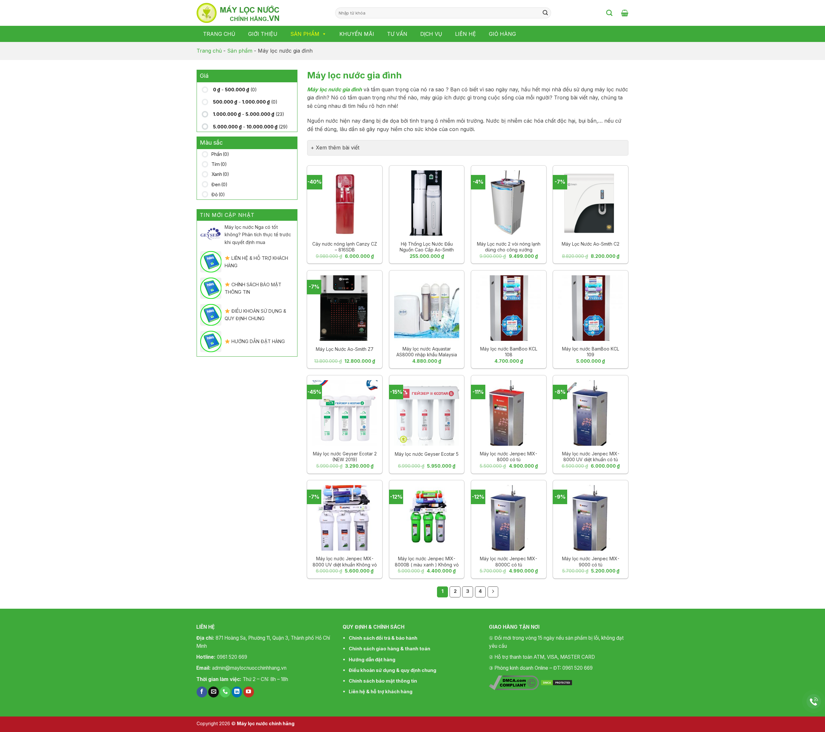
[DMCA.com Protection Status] (556, 682)
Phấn (220, 154)
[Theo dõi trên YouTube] (248, 691)
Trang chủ (219, 34)
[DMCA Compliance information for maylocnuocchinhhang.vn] (514, 682)
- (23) (248, 114)
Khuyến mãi (356, 34)
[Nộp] (545, 12)
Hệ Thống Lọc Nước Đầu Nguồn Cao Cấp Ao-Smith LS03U (427, 249)
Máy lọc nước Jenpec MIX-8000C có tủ (508, 561)
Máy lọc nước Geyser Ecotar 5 (427, 454)
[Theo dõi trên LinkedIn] (237, 691)
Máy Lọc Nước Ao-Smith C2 (590, 244)
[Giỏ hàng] (624, 13)
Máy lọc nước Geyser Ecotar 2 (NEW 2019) (345, 456)
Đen (219, 184)
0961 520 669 (232, 657)
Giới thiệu (262, 34)
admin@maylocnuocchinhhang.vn (249, 668)
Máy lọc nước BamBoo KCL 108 (508, 351)
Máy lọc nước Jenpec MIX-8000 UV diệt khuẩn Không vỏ (345, 561)
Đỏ (218, 194)
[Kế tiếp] (493, 591)
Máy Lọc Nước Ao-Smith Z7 (345, 349)
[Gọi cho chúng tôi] (225, 691)
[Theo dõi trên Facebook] (202, 691)
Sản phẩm (304, 34)
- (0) (235, 89)
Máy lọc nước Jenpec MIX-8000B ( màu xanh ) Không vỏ (427, 561)
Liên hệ (465, 34)
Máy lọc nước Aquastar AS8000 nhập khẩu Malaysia (426, 351)
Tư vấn (397, 34)
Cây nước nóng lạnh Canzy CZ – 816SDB (344, 246)
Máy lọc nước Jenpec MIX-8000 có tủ (508, 456)
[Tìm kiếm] (609, 13)
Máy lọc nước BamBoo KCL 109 (590, 351)
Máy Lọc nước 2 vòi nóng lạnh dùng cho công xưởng (508, 246)
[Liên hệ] (814, 701)
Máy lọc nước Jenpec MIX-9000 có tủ (590, 561)
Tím (219, 164)
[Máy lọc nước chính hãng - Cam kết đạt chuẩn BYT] (261, 13)
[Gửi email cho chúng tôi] (213, 691)
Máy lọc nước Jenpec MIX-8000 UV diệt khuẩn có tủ (590, 456)
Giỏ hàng (502, 34)
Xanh (220, 174)
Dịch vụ (431, 34)
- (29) (250, 126)
